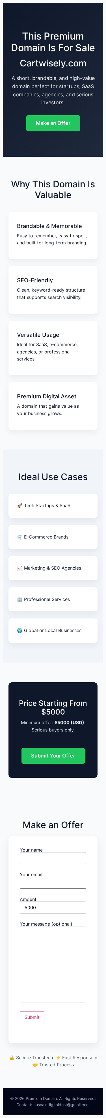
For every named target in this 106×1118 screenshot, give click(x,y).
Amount (28, 899)
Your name (31, 850)
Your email (31, 874)
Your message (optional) (46, 924)
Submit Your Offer (53, 756)
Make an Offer (53, 123)
